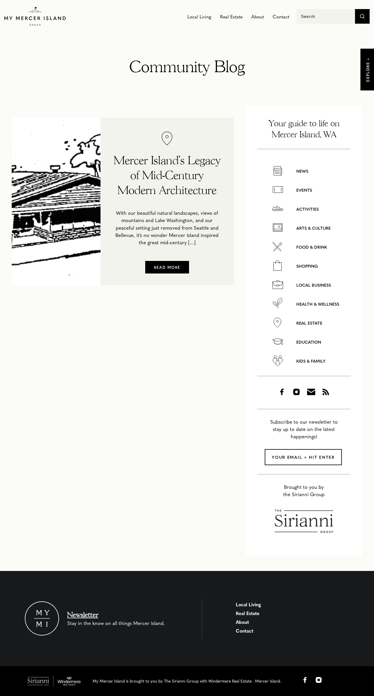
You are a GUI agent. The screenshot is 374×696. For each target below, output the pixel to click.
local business (313, 285)
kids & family (310, 361)
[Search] (362, 16)
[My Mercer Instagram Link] (318, 679)
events (303, 190)
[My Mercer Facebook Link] (305, 679)
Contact (281, 16)
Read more (167, 267)
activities (307, 209)
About (257, 16)
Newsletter (82, 615)
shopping (306, 266)
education (308, 342)
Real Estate (231, 16)
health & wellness (317, 304)
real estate (308, 323)
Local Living (199, 16)
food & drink (311, 247)
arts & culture (313, 228)
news (301, 171)
